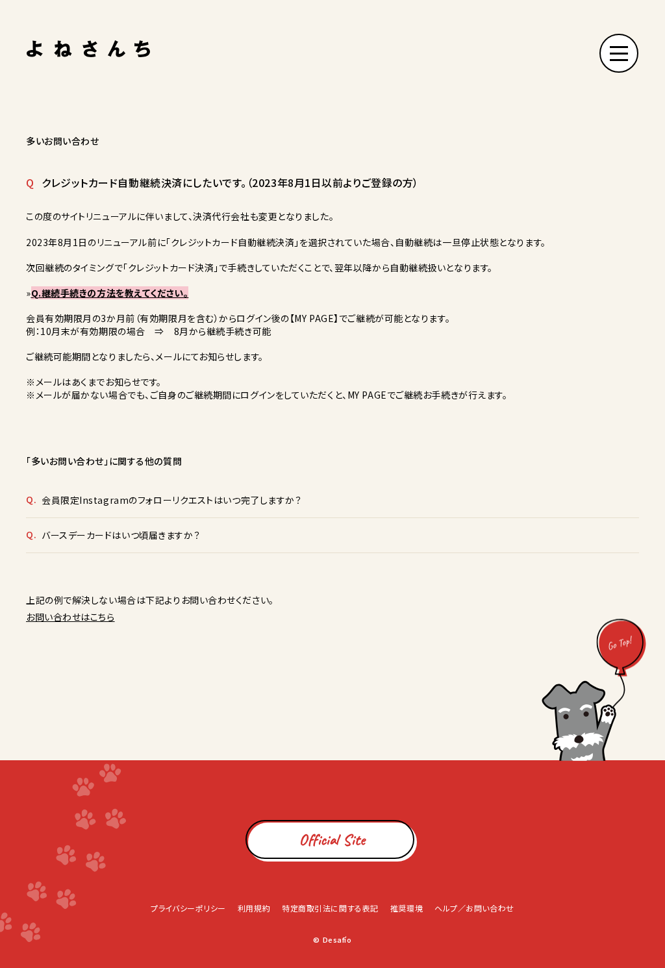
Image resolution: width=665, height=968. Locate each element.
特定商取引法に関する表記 (330, 907)
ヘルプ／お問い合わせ (474, 907)
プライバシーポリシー (188, 907)
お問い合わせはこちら (70, 616)
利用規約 (254, 907)
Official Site (332, 839)
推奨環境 (406, 907)
